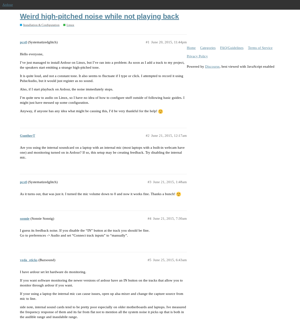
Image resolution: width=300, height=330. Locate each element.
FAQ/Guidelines (232, 48)
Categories (208, 48)
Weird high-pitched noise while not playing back (99, 16)
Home (191, 48)
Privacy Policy (197, 56)
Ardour (7, 5)
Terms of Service (260, 48)
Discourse (212, 66)
